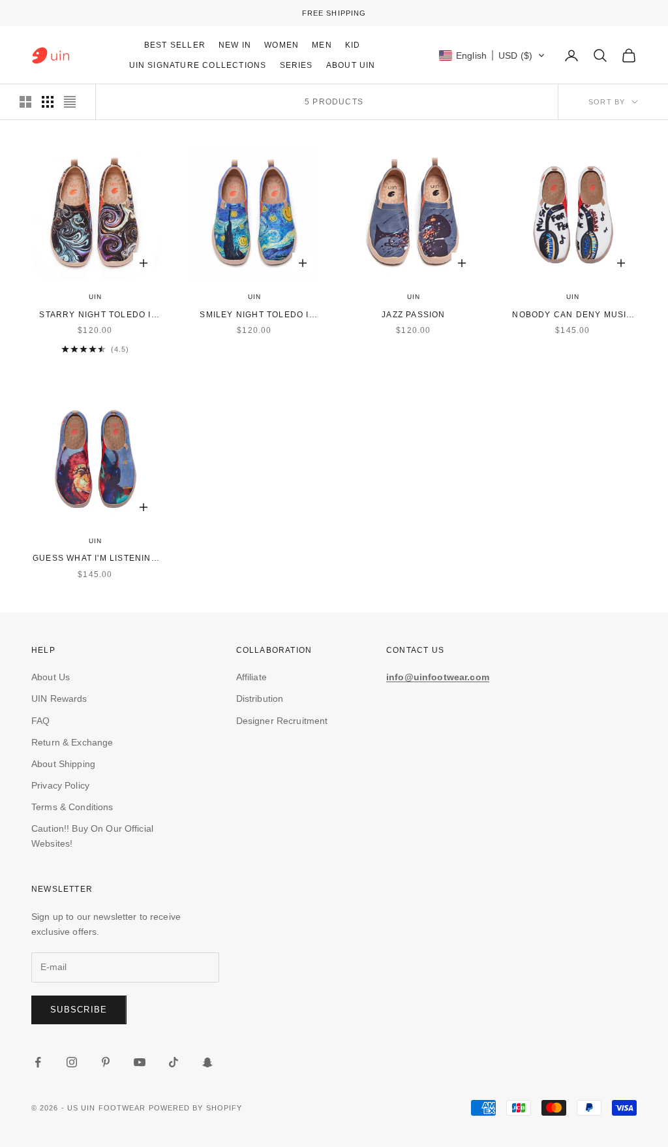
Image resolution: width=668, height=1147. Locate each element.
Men (322, 45)
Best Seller (174, 45)
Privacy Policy (60, 785)
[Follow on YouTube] (139, 1062)
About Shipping (63, 764)
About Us (50, 677)
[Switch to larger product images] (25, 101)
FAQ (40, 720)
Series (296, 65)
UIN (95, 296)
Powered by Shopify (196, 1108)
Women (281, 45)
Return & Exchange (72, 742)
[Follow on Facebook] (37, 1062)
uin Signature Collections (198, 65)
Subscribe (79, 1009)
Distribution (260, 698)
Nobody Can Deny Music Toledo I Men (572, 315)
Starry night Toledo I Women (95, 315)
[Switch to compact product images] (70, 101)
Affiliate (251, 677)
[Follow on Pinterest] (105, 1062)
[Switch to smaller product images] (47, 101)
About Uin (351, 65)
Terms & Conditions (72, 807)
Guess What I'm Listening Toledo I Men (95, 559)
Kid (353, 45)
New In (235, 45)
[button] (492, 55)
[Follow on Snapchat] (207, 1062)
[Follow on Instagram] (71, 1062)
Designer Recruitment (282, 720)
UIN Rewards (59, 698)
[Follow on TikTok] (173, 1062)
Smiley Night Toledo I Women (254, 315)
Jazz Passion (413, 314)
